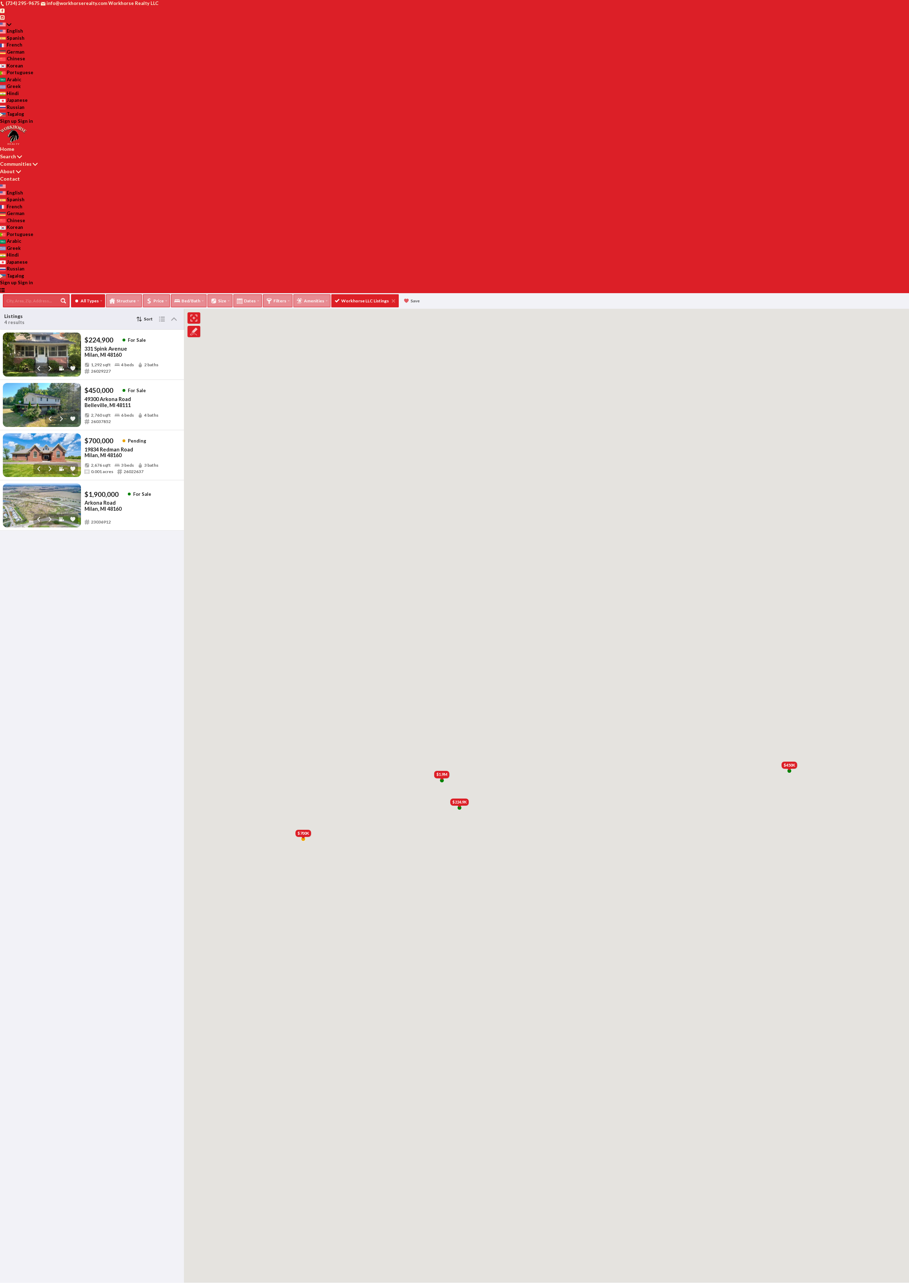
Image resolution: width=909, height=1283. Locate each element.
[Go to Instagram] (2, 17)
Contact (10, 179)
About (7, 171)
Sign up (8, 121)
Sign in (25, 121)
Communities (16, 164)
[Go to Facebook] (2, 10)
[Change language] (5, 24)
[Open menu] (2, 290)
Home (7, 149)
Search (8, 156)
